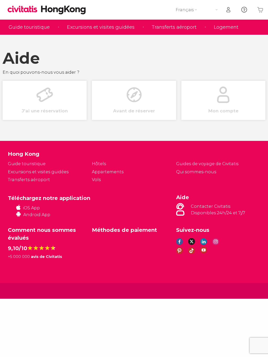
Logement (226, 27)
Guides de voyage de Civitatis (207, 163)
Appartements (108, 171)
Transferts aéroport (174, 27)
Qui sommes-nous (196, 171)
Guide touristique (29, 27)
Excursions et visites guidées (101, 27)
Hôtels (99, 163)
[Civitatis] (18, 290)
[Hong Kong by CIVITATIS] (24, 9)
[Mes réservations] (229, 10)
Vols (96, 179)
